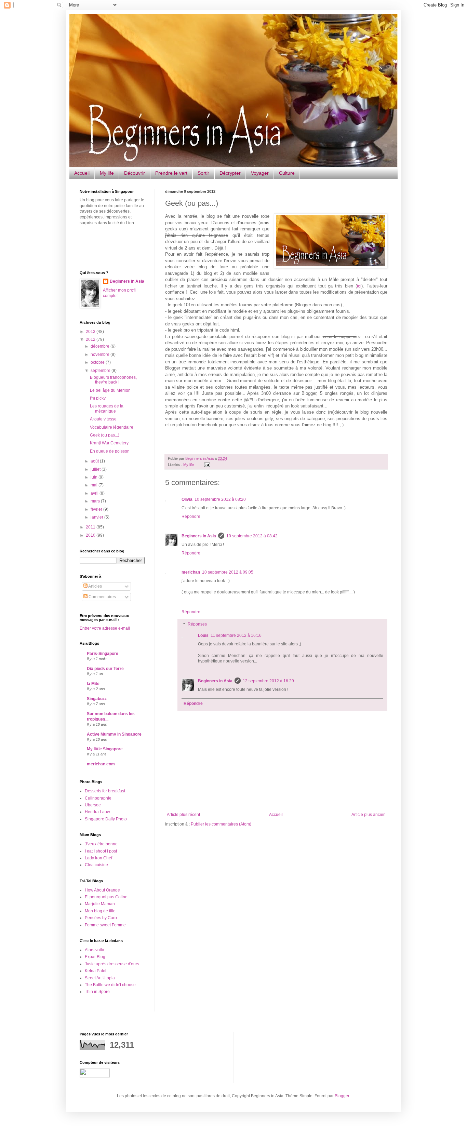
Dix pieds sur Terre (105, 668)
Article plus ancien (368, 814)
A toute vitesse (103, 419)
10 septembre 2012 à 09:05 (227, 572)
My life (107, 173)
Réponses (197, 624)
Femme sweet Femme (105, 925)
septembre (101, 370)
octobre (98, 362)
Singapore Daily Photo (106, 819)
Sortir (203, 173)
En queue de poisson (110, 451)
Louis (203, 635)
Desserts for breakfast (105, 791)
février (97, 509)
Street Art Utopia (100, 978)
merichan (191, 572)
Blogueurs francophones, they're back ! (113, 380)
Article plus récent (183, 814)
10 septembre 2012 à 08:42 (252, 536)
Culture (287, 173)
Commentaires (102, 596)
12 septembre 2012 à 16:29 (268, 681)
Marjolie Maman (100, 903)
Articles (95, 586)
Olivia (187, 499)
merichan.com (101, 764)
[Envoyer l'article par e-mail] (206, 464)
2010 (91, 535)
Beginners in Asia (200, 458)
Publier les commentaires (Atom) (221, 824)
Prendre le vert (171, 173)
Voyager (260, 173)
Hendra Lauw (97, 811)
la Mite (93, 683)
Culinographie (98, 798)
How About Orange (102, 890)
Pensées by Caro (101, 917)
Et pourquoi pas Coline (106, 897)
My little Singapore (105, 749)
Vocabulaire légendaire (111, 427)
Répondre (191, 516)
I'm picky (98, 398)
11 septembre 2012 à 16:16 (236, 635)
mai (94, 485)
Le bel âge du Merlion (110, 390)
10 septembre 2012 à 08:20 (220, 499)
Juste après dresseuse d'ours (112, 964)
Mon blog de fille (100, 911)
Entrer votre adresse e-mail (105, 628)
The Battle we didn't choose (110, 984)
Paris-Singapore (102, 653)
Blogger (342, 1096)
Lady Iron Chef (98, 858)
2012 (91, 339)
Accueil (82, 173)
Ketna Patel (95, 970)
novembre (100, 354)
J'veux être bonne (101, 844)
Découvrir (134, 173)
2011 (91, 527)
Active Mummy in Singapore (114, 734)
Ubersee (93, 805)
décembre (100, 346)
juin (94, 477)
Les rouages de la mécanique (106, 408)
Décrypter (230, 173)
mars (96, 501)
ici (359, 286)
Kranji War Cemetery (109, 443)
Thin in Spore (97, 991)
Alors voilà (94, 950)
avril (95, 493)
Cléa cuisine (96, 864)
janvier (97, 517)
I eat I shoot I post (101, 851)
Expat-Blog (95, 956)
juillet (96, 469)
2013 (91, 331)
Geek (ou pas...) (104, 435)
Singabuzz (97, 698)
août (95, 461)
